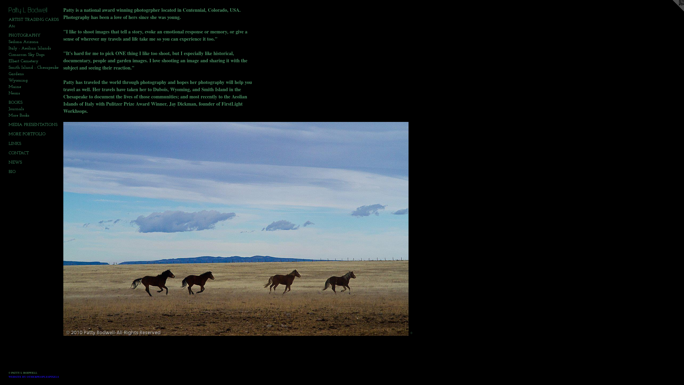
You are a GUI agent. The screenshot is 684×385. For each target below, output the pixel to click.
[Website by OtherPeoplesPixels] (673, 10)
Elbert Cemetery (23, 61)
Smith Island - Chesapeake (34, 68)
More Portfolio (27, 134)
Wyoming (18, 80)
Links (15, 144)
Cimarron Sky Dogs (27, 55)
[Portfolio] (236, 229)
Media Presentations (33, 125)
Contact (19, 153)
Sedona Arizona (23, 42)
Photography (25, 35)
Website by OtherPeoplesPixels (34, 377)
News (15, 162)
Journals (16, 109)
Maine (15, 87)
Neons (14, 93)
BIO (12, 172)
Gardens (16, 74)
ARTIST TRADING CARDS (34, 20)
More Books (19, 115)
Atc (12, 26)
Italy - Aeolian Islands (30, 48)
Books (15, 103)
